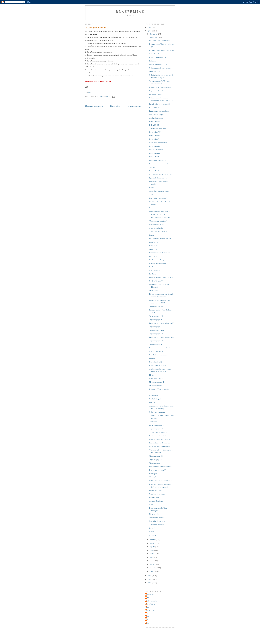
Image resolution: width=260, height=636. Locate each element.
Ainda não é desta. (156, 118)
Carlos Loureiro (151, 601)
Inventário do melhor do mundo (161, 466)
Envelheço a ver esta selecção (160, 348)
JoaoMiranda (150, 610)
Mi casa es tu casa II (156, 382)
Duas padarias (154, 497)
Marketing (153, 249)
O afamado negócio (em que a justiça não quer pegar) (160, 485)
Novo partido (154, 514)
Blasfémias (130, 11)
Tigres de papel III (155, 456)
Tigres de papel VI (156, 340)
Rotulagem (153, 473)
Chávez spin (153, 395)
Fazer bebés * (154, 171)
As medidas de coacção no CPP (160, 174)
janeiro (152, 571)
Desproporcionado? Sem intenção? (158, 509)
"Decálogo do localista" (158, 221)
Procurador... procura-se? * (158, 198)
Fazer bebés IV (154, 146)
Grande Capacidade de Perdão (160, 87)
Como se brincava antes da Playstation (159, 285)
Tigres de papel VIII (156, 330)
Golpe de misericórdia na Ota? (160, 64)
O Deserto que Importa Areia (159, 446)
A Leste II (152, 535)
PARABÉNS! (154, 125)
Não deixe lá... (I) (155, 362)
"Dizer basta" (154, 54)
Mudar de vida (154, 71)
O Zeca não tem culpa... (157, 412)
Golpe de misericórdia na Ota (159, 68)
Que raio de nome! (156, 149)
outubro (153, 539)
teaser (151, 187)
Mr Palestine (153, 290)
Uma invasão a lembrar (157, 57)
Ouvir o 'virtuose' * (156, 281)
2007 (150, 31)
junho (152, 553)
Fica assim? (153, 256)
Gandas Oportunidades (157, 263)
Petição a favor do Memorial (159, 104)
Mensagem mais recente (94, 106)
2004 (150, 582)
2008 (150, 27)
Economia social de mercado (159, 252)
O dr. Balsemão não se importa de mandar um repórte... (161, 76)
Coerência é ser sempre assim (159, 211)
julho (152, 550)
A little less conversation (158, 231)
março (152, 564)
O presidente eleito (156, 378)
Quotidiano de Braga (157, 259)
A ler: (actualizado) (156, 228)
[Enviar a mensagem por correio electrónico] (113, 96)
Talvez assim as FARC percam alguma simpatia (160, 82)
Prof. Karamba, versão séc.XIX (160, 238)
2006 (150, 575)
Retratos (152, 402)
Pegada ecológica (155, 490)
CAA (147, 597)
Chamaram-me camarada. (158, 142)
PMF (147, 616)
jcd (147, 620)
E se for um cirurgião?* (157, 470)
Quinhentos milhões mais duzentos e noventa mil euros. (161, 99)
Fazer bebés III (154, 153)
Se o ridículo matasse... (157, 521)
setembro (153, 543)
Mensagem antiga (134, 106)
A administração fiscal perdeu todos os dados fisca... (160, 370)
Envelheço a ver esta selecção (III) (161, 323)
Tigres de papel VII (156, 333)
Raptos (151, 235)
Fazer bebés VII (154, 132)
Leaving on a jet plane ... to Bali (161, 277)
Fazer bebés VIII (155, 121)
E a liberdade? (154, 107)
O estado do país (155, 399)
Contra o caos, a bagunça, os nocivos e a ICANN (159, 301)
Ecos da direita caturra (157, 425)
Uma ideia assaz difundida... (159, 163)
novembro (154, 37)
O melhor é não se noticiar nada (160, 480)
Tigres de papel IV (156, 428)
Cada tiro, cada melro (157, 494)
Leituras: (152, 61)
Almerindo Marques (156, 524)
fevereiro (153, 568)
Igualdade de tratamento (158, 178)
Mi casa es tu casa (155, 385)
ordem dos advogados (157, 114)
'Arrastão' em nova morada (158, 128)
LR (147, 613)
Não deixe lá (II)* (155, 270)
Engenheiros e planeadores (159, 111)
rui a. (147, 623)
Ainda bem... (153, 421)
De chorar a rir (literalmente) (159, 40)
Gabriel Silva (150, 604)
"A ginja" (152, 477)
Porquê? (152, 528)
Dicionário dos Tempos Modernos (161, 50)
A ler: (151, 194)
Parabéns (152, 267)
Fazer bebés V (154, 139)
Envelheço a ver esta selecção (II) (161, 337)
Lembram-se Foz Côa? (157, 436)
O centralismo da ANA (157, 224)
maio (152, 557)
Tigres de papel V (155, 344)
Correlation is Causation (158, 355)
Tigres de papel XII (156, 306)
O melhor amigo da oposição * (160, 439)
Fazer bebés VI (154, 135)
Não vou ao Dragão (156, 351)
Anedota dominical (156, 501)
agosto (152, 546)
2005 (150, 579)
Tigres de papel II (155, 459)
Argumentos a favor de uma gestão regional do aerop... (161, 407)
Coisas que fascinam (156, 207)
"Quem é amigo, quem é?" (158, 432)
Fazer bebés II (154, 156)
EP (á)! (151, 375)
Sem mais (152, 167)
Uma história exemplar (157, 365)
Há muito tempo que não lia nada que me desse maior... (161, 295)
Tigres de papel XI (156, 316)
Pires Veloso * (154, 242)
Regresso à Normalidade (158, 91)
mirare (151, 531)
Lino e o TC (153, 358)
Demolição (153, 245)
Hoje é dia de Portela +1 (158, 160)
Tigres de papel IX (156, 326)
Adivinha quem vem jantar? (159, 191)
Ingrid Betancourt (155, 94)
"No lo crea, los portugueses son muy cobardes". (161, 451)
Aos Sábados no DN (156, 517)
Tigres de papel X (155, 319)
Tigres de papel (154, 463)
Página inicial (115, 106)
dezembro (153, 34)
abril (152, 560)
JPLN (148, 607)
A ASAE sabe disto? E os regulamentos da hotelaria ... (160, 216)
